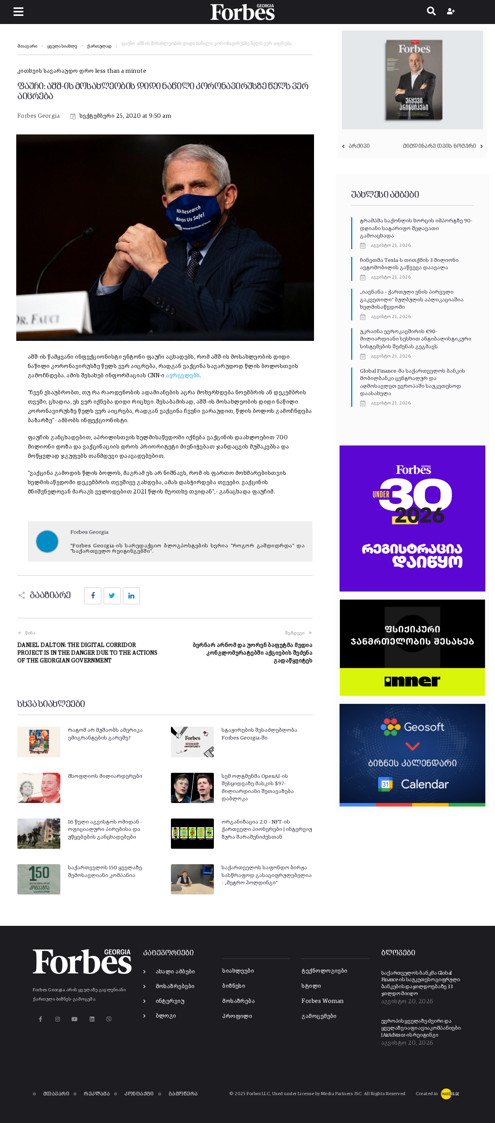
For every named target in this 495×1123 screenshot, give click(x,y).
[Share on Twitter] (112, 595)
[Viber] (109, 1019)
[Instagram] (57, 1019)
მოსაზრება (238, 1001)
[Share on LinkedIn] (131, 595)
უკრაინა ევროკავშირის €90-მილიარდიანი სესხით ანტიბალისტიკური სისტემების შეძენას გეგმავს (415, 339)
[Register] (452, 12)
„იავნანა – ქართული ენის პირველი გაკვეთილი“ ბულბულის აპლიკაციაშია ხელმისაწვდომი (412, 299)
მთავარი (27, 46)
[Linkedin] (91, 1019)
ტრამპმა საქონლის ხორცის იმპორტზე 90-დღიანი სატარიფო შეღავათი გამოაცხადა (416, 228)
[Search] (431, 12)
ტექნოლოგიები (324, 971)
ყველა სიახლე (62, 46)
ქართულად (99, 46)
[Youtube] (74, 1019)
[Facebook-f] (40, 1019)
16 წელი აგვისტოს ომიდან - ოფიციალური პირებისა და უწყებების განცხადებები (105, 829)
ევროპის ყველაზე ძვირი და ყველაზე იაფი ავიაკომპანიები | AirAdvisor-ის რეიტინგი (421, 1028)
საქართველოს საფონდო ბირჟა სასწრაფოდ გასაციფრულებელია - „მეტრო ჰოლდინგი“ (267, 875)
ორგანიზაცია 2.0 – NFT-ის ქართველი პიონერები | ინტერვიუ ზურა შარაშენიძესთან (267, 829)
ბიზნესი (233, 986)
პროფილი (237, 1016)
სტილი (311, 986)
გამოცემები (319, 1016)
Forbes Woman (322, 1001)
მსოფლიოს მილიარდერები (105, 776)
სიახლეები (238, 971)
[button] (18, 12)
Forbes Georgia (38, 116)
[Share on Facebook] (92, 595)
